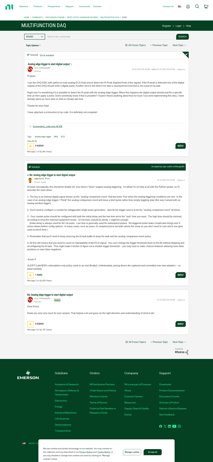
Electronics (61, 400)
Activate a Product (169, 402)
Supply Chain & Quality (136, 408)
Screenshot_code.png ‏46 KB (47, 126)
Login (178, 26)
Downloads (165, 384)
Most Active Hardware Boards (82, 17)
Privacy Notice (86, 451)
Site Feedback (167, 414)
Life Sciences (62, 418)
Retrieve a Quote (99, 396)
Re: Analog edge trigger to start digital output (52, 174)
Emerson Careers (133, 396)
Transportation (63, 430)
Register (166, 26)
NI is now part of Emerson (137, 384)
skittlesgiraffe (178, 166)
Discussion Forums (54, 17)
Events (128, 414)
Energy (58, 406)
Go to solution (47, 55)
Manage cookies (132, 452)
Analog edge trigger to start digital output (49, 64)
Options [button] (181, 70)
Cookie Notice (103, 451)
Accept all (152, 452)
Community (37, 17)
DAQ (56, 137)
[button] (30, 146)
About (127, 390)
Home (26, 17)
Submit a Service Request (172, 408)
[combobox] (110, 37)
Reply (181, 145)
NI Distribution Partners (102, 384)
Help (188, 26)
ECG (63, 137)
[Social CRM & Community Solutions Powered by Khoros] (181, 351)
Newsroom (130, 402)
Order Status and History (103, 390)
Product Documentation (172, 390)
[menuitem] (25, 7)
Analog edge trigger (43, 137)
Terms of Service (98, 402)
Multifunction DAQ (109, 17)
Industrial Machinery (66, 412)
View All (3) (32, 141)
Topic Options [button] (32, 45)
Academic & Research (67, 384)
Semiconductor (63, 424)
